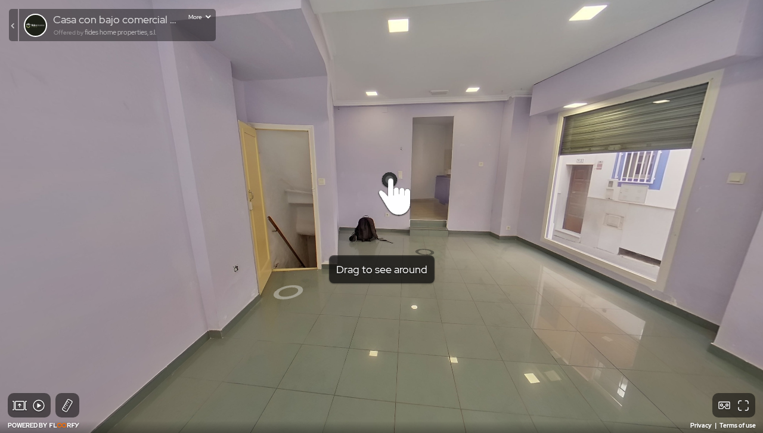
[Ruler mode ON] (67, 405)
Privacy (701, 425)
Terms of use (737, 425)
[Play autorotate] (38, 405)
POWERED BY (28, 425)
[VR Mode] (724, 405)
